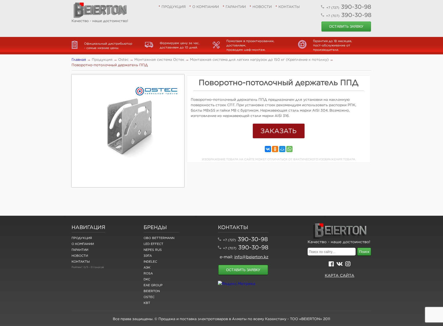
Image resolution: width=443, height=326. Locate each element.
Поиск (364, 252)
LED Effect (153, 244)
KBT (147, 303)
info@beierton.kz (251, 256)
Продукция (174, 6)
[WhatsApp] (289, 149)
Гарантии (236, 6)
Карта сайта (339, 275)
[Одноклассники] (275, 149)
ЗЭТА (148, 256)
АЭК (147, 267)
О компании (205, 6)
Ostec (149, 297)
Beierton (152, 291)
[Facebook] (331, 264)
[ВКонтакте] (268, 149)
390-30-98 (348, 6)
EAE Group (153, 285)
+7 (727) (229, 240)
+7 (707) (229, 248)
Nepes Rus (153, 250)
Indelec (150, 261)
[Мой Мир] (282, 149)
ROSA (148, 273)
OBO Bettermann (159, 238)
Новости (262, 6)
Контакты (289, 6)
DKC (147, 279)
